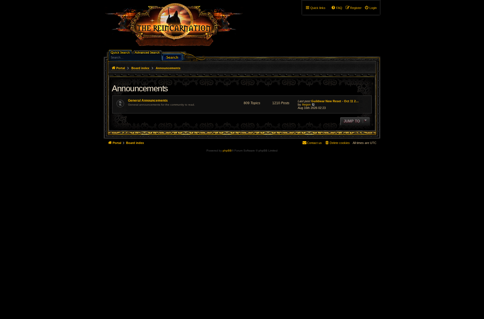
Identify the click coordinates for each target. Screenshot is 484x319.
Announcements (140, 88)
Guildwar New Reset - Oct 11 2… (335, 101)
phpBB (227, 150)
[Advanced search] (148, 52)
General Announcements (148, 101)
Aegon (306, 104)
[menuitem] (370, 7)
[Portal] (176, 27)
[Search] (172, 56)
